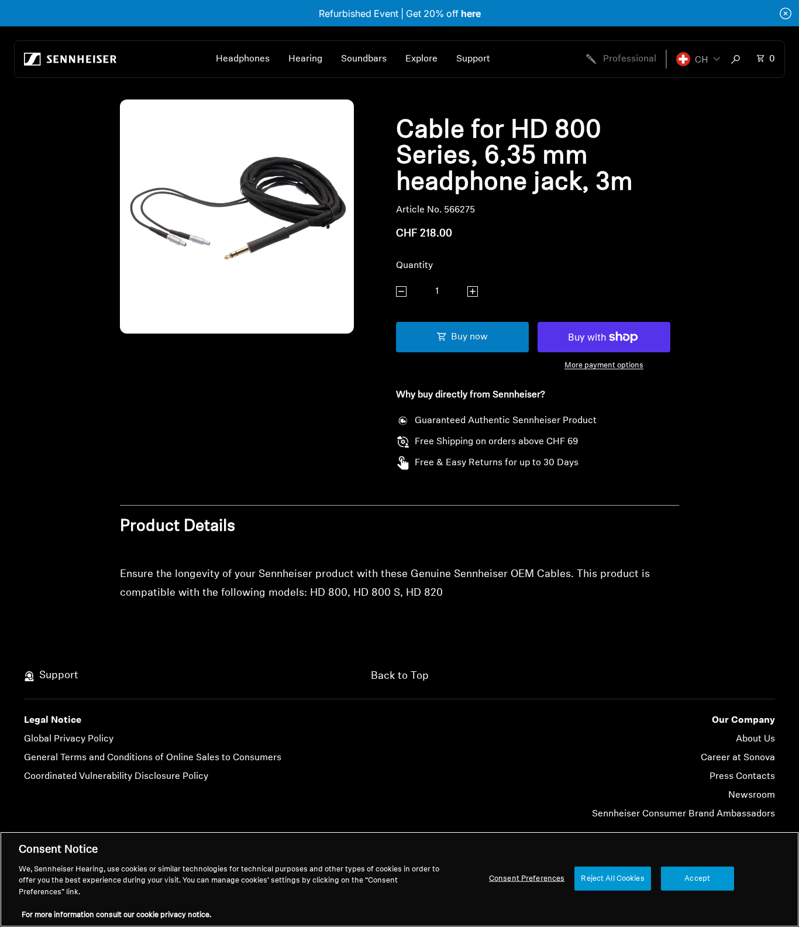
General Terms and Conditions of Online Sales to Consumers (152, 758)
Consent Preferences (526, 878)
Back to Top (400, 676)
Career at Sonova (738, 758)
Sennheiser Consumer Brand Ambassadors (683, 814)
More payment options (603, 365)
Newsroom (751, 795)
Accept (697, 878)
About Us (755, 739)
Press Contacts (742, 776)
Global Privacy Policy (68, 739)
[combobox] (738, 59)
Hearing (305, 59)
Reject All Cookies (612, 878)
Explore (421, 59)
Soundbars (364, 59)
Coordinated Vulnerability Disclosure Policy (116, 776)
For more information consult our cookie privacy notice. (116, 915)
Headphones (243, 59)
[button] (698, 59)
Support (473, 59)
